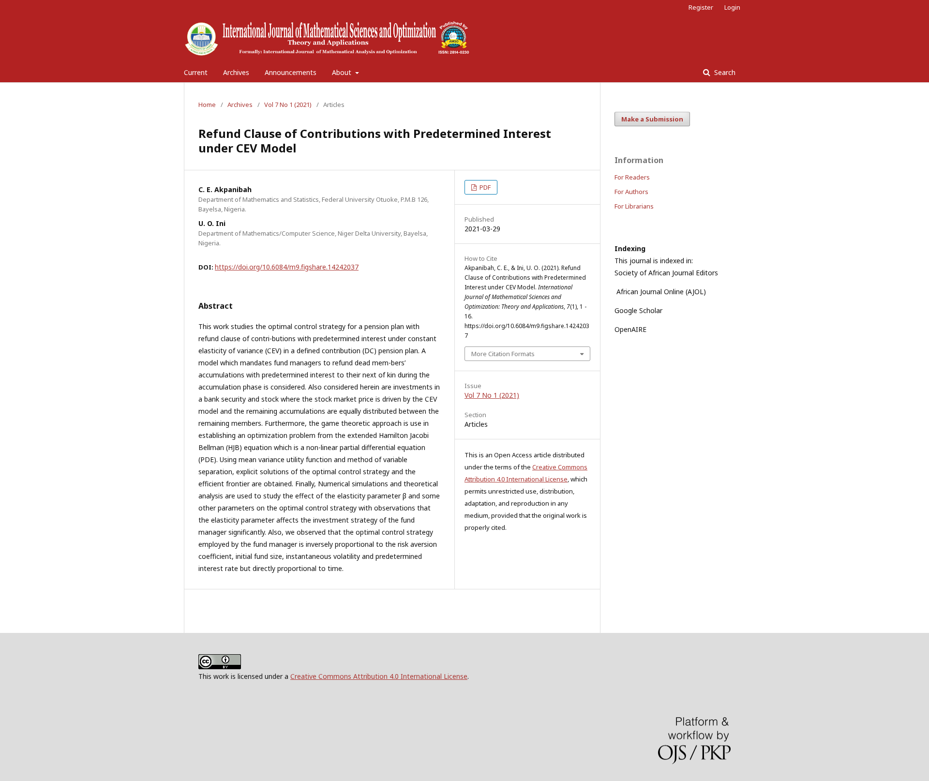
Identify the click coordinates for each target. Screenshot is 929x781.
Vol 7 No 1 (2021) (288, 104)
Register (701, 7)
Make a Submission (652, 119)
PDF (484, 187)
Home (207, 104)
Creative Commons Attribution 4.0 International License (378, 676)
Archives (236, 72)
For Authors (631, 191)
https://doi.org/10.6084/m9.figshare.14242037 (287, 266)
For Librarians (634, 206)
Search (723, 72)
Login (732, 7)
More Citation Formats (503, 353)
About (342, 72)
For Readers (632, 177)
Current (196, 72)
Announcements (290, 72)
